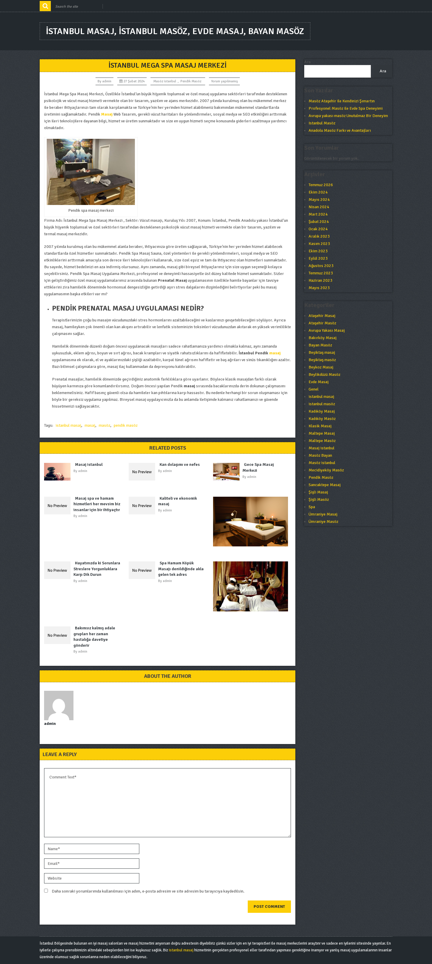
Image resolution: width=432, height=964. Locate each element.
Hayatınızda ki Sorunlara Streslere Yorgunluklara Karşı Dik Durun (96, 569)
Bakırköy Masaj (322, 337)
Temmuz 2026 (321, 184)
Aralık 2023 (319, 236)
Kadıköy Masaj (322, 411)
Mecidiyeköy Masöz (326, 470)
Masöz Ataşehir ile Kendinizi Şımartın (342, 101)
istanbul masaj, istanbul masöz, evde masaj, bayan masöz (175, 31)
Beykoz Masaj (321, 367)
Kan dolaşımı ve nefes (180, 464)
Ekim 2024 (318, 192)
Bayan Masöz (320, 345)
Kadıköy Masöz (322, 418)
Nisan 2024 (319, 206)
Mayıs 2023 (319, 287)
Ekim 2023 (318, 250)
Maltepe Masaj (322, 433)
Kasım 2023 (319, 243)
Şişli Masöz (319, 499)
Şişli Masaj (318, 492)
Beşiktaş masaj (322, 352)
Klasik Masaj (320, 425)
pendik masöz (126, 425)
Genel (314, 389)
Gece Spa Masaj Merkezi (258, 467)
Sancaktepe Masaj (325, 484)
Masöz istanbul (164, 81)
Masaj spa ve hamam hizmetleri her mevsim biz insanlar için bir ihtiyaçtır (96, 504)
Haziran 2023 (320, 280)
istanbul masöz (322, 403)
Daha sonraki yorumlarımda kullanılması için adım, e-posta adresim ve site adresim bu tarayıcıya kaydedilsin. (148, 891)
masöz (104, 425)
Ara (307, 61)
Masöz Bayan (320, 455)
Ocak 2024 (318, 228)
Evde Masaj (319, 381)
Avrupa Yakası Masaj (327, 330)
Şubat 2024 (319, 221)
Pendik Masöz (190, 81)
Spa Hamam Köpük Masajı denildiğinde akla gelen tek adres (181, 569)
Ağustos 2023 (321, 265)
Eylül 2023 (318, 258)
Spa (312, 506)
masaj (275, 353)
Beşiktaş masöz (322, 359)
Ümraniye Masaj (323, 514)
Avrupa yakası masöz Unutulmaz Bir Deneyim (348, 115)
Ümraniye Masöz (323, 521)
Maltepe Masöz (322, 440)
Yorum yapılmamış (224, 81)
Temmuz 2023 (321, 273)
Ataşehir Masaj (322, 315)
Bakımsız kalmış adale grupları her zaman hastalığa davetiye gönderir (94, 637)
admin (106, 81)
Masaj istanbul (89, 464)
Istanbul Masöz (322, 123)
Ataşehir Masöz (322, 323)
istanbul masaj (68, 425)
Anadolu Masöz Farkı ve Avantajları (340, 130)
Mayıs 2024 (319, 199)
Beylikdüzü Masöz (324, 374)
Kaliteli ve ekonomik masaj (177, 501)
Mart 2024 (318, 214)
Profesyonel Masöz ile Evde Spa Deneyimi (346, 108)
